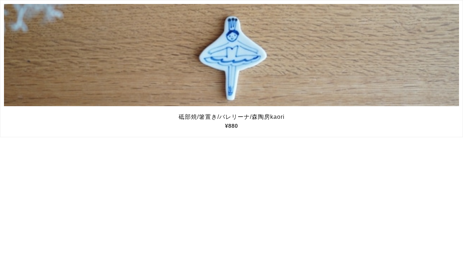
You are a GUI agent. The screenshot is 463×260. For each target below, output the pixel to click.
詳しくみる (231, 55)
